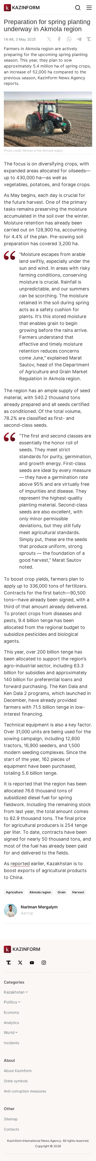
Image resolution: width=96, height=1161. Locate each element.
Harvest (78, 892)
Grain (62, 892)
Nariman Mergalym (39, 907)
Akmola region (40, 892)
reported (20, 863)
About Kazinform (18, 1070)
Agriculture (14, 892)
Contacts (11, 1129)
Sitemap (11, 1119)
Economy (11, 1012)
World (9, 1032)
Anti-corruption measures (25, 1091)
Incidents (11, 1043)
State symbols (16, 1081)
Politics (10, 1002)
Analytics (11, 1022)
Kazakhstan (14, 992)
